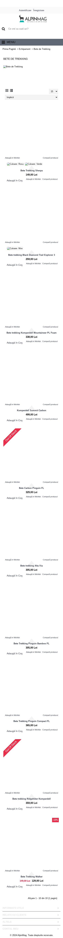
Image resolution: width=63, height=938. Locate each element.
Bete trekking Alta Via (31, 565)
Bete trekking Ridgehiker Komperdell (31, 799)
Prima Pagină (9, 49)
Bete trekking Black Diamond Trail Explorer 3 (31, 255)
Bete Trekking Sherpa (31, 170)
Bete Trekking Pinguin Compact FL (31, 721)
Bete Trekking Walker (32, 876)
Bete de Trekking (42, 49)
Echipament (24, 49)
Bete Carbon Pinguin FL (31, 488)
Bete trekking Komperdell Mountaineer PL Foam (32, 333)
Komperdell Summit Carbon (31, 410)
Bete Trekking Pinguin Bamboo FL (31, 643)
